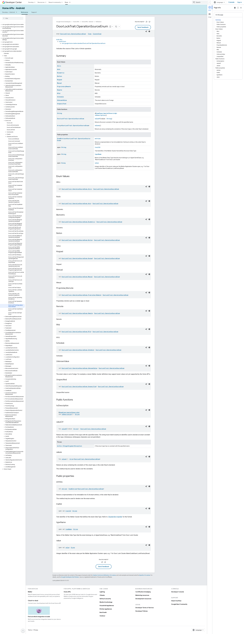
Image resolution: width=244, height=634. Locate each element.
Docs (66, 2)
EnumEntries (61, 138)
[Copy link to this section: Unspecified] (69, 380)
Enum (89, 34)
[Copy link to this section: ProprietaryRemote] (75, 288)
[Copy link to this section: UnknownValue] (71, 361)
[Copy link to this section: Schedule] (66, 343)
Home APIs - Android (13, 8)
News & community (55, 2)
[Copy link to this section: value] (63, 541)
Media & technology (106, 602)
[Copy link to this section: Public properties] (76, 476)
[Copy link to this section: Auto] (62, 197)
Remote (59, 90)
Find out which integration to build (39, 616)
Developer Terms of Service (144, 607)
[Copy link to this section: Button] (64, 233)
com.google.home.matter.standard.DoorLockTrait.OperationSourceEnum (83, 43)
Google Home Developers (63, 21)
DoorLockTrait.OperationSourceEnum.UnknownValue (79, 368)
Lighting (102, 592)
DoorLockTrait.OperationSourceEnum (73, 34)
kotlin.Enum (62, 41)
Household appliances (107, 605)
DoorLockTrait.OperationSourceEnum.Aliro (77, 189)
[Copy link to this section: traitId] (63, 504)
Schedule (60, 97)
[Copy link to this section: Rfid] (62, 325)
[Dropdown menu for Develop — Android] (17, 12)
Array (59, 125)
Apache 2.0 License (144, 575)
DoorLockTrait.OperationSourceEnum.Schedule (78, 350)
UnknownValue (62, 100)
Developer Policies (141, 611)
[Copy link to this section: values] (64, 452)
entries (97, 138)
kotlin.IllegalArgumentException (69, 446)
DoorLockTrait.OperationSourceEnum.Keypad (77, 258)
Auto (58, 69)
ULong (63, 163)
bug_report (235, 8)
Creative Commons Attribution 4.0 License (104, 575)
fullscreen (238, 8)
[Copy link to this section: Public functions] (75, 400)
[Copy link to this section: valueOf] (65, 422)
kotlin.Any (59, 39)
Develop (31, 2)
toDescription (100, 115)
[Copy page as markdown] (116, 26)
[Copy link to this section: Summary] (68, 56)
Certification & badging (143, 592)
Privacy (36, 630)
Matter (30, 592)
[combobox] (201, 2)
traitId (97, 147)
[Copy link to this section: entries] (64, 482)
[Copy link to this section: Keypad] (65, 252)
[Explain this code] (146, 31)
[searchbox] (12, 18)
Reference (24, 12)
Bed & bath (103, 612)
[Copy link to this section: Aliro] (62, 182)
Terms (30, 630)
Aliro (59, 66)
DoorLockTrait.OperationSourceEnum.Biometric (78, 222)
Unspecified (61, 104)
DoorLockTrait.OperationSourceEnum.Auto (76, 203)
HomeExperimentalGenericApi (106, 113)
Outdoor (102, 616)
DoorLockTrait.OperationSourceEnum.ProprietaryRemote (81, 295)
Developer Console (177, 592)
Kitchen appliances (106, 609)
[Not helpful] (149, 21)
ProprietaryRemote (64, 86)
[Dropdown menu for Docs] (70, 2)
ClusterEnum (97, 34)
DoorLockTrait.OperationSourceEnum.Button (77, 240)
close (241, 8)
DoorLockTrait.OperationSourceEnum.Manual (77, 277)
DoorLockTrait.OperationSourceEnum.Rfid (76, 331)
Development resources (143, 598)
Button (59, 76)
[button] (12, 24)
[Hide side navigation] (23, 630)
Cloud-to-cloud (33, 600)
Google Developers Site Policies (70, 577)
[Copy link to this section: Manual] (64, 270)
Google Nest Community (179, 604)
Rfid (58, 93)
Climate (102, 595)
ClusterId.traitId (115, 517)
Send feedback (142, 27)
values (97, 125)
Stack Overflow (176, 601)
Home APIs (76, 21)
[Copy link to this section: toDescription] (70, 406)
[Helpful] (146, 21)
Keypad (59, 80)
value (97, 163)
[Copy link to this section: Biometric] (67, 215)
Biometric (60, 73)
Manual (59, 83)
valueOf (97, 119)
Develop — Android (8, 12)
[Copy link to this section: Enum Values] (71, 176)
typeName (98, 154)
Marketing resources (142, 595)
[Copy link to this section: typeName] (67, 522)
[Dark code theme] (149, 31)
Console (231, 2)
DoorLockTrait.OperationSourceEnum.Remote (77, 313)
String (59, 113)
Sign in (239, 2)
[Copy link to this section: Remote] (65, 306)
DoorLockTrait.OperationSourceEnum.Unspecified (79, 386)
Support (34, 12)
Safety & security (105, 598)
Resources (41, 2)
